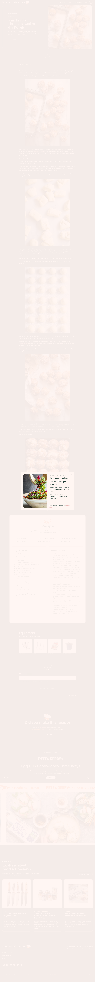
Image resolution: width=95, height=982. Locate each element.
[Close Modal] (71, 474)
